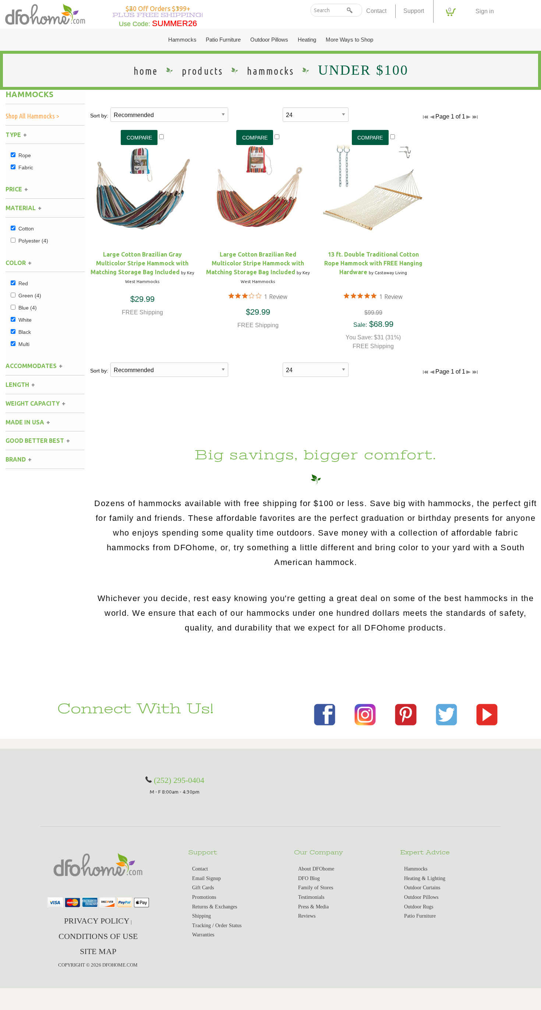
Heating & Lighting (424, 878)
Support (413, 11)
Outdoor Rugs (418, 907)
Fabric (25, 167)
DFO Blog (309, 878)
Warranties (203, 934)
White (25, 320)
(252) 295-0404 (179, 780)
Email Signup (206, 878)
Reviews (306, 916)
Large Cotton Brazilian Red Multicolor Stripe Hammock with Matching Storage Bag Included (255, 263)
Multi (23, 344)
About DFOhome (316, 869)
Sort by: (99, 116)
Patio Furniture (223, 40)
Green (29, 296)
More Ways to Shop (349, 40)
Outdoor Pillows (269, 40)
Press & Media (313, 907)
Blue (27, 308)
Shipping (201, 916)
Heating (307, 40)
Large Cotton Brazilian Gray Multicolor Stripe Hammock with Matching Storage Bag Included (140, 263)
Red (23, 283)
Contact (376, 11)
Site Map (98, 951)
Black (24, 332)
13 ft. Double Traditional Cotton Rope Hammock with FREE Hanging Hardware (373, 263)
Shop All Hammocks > (32, 116)
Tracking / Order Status (216, 925)
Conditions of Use (98, 936)
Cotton (26, 229)
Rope (24, 155)
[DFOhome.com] (45, 13)
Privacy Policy (97, 920)
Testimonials (311, 897)
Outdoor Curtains (422, 887)
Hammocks (182, 40)
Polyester (33, 241)
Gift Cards (203, 887)
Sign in (484, 11)
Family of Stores (315, 887)
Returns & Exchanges (214, 907)
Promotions (204, 897)
